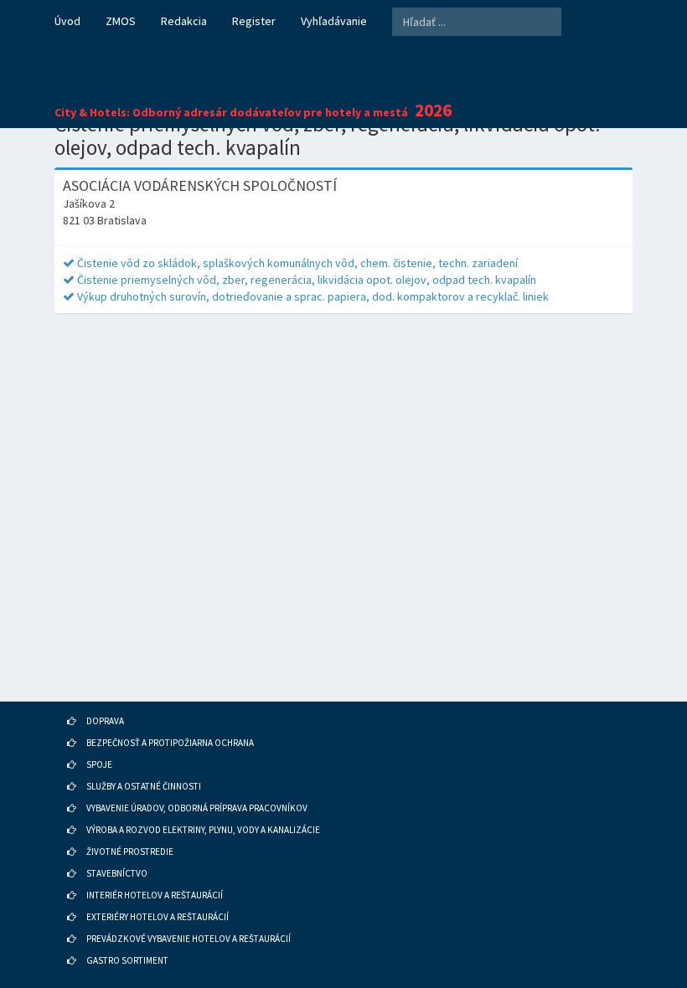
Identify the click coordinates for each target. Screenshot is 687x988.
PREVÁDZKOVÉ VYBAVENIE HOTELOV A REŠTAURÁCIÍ (188, 938)
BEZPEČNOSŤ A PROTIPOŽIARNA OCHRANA (170, 743)
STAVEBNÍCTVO (116, 873)
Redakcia (184, 20)
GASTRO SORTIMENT (127, 960)
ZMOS (121, 20)
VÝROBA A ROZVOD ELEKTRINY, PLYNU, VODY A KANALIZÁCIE (203, 830)
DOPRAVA (105, 721)
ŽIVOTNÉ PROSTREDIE (129, 851)
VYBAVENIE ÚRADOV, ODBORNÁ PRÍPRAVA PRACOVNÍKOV (196, 808)
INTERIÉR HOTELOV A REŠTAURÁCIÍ (154, 895)
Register (254, 20)
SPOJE (99, 764)
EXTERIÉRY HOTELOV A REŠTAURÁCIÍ (157, 917)
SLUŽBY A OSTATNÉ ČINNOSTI (143, 786)
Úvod (67, 20)
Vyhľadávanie (334, 20)
